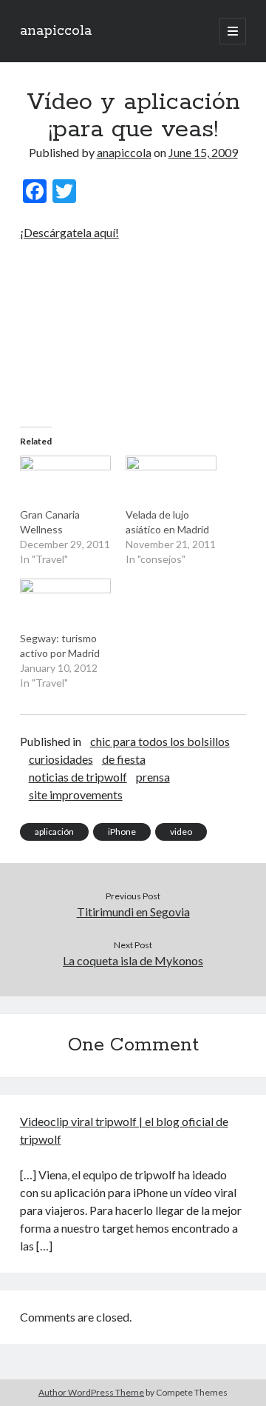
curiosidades (61, 759)
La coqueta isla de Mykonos (133, 960)
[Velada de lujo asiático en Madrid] (171, 481)
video (181, 831)
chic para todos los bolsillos (160, 741)
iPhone (122, 831)
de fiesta (124, 759)
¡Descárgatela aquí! (69, 232)
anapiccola (56, 31)
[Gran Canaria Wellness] (65, 481)
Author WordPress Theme (91, 1392)
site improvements (76, 794)
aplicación (54, 831)
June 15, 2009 (203, 152)
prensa (153, 777)
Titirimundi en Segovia (133, 911)
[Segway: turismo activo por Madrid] (65, 604)
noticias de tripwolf (78, 777)
